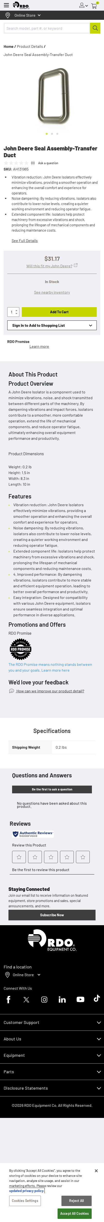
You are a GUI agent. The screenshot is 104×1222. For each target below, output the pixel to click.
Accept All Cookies (74, 1213)
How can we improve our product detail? (50, 691)
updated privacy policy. (26, 1191)
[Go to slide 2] (52, 134)
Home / (10, 46)
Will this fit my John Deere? (49, 265)
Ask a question (48, 163)
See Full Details (25, 240)
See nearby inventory (52, 292)
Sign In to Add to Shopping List (38, 325)
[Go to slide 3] (57, 134)
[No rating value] (17, 163)
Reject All (76, 1201)
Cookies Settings (25, 1201)
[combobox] (52, 28)
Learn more (39, 346)
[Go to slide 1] (47, 134)
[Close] (96, 1170)
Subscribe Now (52, 915)
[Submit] (95, 28)
